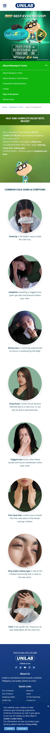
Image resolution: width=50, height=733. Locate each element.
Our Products (7, 693)
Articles (6, 89)
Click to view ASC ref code (25, 652)
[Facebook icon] (16, 667)
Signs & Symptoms (10, 94)
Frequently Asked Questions (14, 83)
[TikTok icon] (20, 667)
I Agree (9, 729)
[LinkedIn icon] (34, 667)
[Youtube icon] (25, 667)
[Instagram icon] (29, 667)
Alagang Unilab (8, 697)
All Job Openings (33, 697)
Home (4, 107)
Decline (22, 729)
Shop (28, 693)
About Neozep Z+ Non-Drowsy (15, 78)
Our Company (8, 690)
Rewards (29, 690)
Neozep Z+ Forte (16, 107)
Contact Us (30, 700)
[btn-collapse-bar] (5, 6)
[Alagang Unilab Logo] (25, 658)
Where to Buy (8, 99)
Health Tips (6, 700)
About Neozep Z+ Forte (15, 65)
